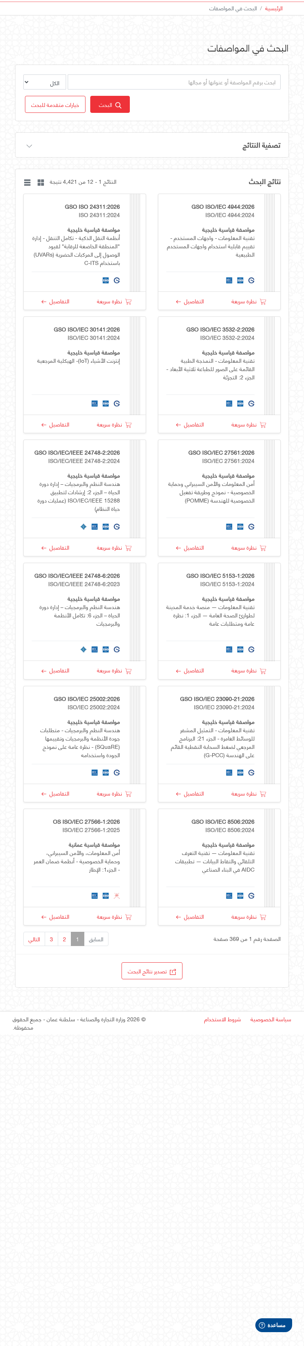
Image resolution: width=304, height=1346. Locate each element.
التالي (34, 939)
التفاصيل (192, 301)
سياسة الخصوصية (271, 1019)
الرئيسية (274, 8)
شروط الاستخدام (222, 1019)
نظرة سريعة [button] (246, 301)
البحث (107, 104)
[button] (55, 104)
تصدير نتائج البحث (149, 971)
